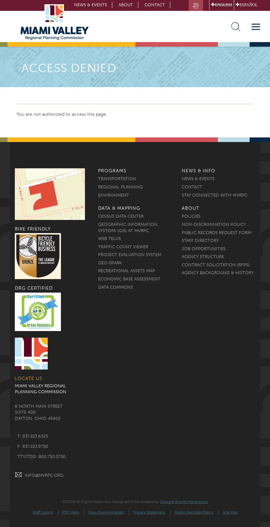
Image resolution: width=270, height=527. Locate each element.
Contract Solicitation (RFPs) (216, 264)
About (126, 4)
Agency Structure (203, 256)
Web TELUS (109, 238)
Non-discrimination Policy (214, 224)
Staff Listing (43, 512)
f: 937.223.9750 (32, 446)
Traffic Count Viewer (123, 246)
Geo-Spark (110, 262)
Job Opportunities (204, 248)
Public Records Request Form (216, 232)
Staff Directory (200, 240)
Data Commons (115, 287)
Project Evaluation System (129, 254)
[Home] (56, 22)
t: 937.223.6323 (32, 436)
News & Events (198, 178)
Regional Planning (120, 186)
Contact (155, 4)
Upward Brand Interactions (184, 501)
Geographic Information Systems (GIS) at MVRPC (127, 227)
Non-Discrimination (106, 512)
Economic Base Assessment (129, 278)
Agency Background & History (218, 272)
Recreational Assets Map (126, 270)
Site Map (230, 512)
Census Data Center (121, 216)
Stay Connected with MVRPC (214, 195)
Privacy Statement (149, 512)
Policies (191, 216)
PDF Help (70, 512)
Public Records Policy (194, 512)
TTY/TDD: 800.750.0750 (41, 456)
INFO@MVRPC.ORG (44, 475)
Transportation (117, 178)
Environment (113, 195)
